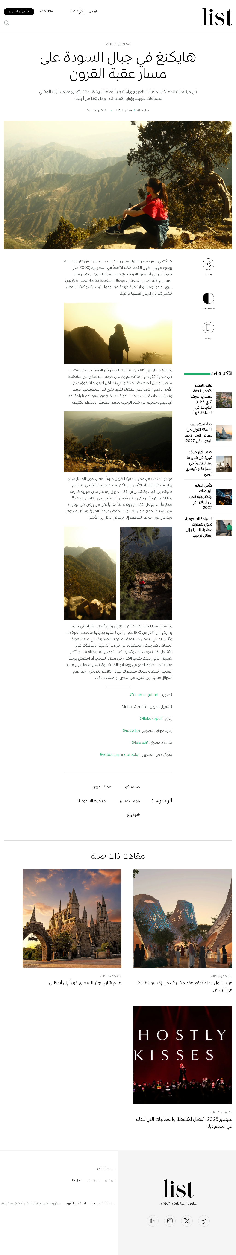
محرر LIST (124, 110)
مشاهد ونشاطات (118, 44)
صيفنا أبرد (132, 787)
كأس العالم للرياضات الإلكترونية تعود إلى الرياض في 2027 (200, 497)
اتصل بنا (77, 1180)
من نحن (110, 1180)
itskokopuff (153, 719)
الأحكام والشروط (75, 1203)
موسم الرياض (106, 1169)
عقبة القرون (101, 787)
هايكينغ (133, 815)
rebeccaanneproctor (121, 755)
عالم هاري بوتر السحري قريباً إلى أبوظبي (85, 983)
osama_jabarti (146, 695)
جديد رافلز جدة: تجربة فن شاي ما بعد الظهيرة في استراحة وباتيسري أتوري (199, 463)
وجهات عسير (130, 801)
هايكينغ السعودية (92, 801)
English (46, 12)
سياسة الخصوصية (102, 1203)
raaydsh (133, 731)
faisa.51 (141, 743)
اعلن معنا (94, 1180)
